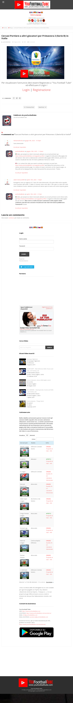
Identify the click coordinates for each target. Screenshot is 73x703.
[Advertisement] (36, 290)
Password (22, 246)
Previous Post (30, 107)
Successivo (49, 582)
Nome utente (23, 239)
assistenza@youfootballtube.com (39, 617)
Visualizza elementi (27, 435)
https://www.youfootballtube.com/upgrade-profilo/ (29, 156)
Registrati (21, 259)
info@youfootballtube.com (30, 615)
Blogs (11, 27)
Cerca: (33, 439)
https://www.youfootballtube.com (31, 611)
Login (26, 90)
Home (5, 27)
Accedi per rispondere (20, 147)
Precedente (42, 582)
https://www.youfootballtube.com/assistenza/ (38, 613)
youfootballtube (7, 41)
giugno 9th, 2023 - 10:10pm (33, 140)
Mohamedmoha (18, 140)
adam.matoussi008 (19, 180)
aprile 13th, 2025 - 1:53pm (34, 180)
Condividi (7, 98)
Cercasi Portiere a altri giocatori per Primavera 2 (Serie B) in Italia (34, 37)
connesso (11, 218)
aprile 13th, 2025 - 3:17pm (34, 194)
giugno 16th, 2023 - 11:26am (35, 151)
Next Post (41, 107)
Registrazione (42, 90)
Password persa (23, 261)
